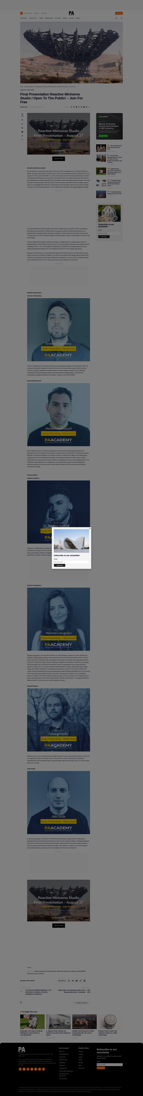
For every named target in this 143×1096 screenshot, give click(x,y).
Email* (56, 559)
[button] (90, 528)
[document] (71, 548)
